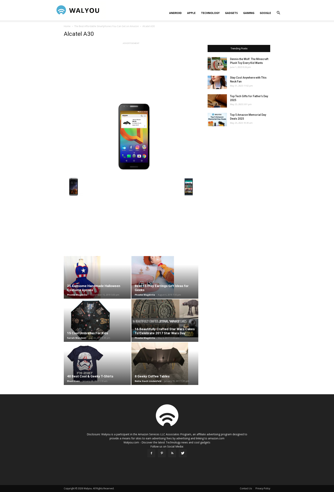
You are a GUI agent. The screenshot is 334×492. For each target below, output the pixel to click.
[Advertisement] (131, 72)
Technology (210, 13)
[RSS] (172, 453)
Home (67, 26)
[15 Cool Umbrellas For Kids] (97, 320)
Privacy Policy (263, 488)
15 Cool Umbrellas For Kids (87, 333)
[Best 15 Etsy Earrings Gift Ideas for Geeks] (165, 277)
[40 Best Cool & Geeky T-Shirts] (97, 363)
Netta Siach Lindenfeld (148, 381)
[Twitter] (183, 453)
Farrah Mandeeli (76, 337)
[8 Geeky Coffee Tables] (165, 363)
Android (175, 13)
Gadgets (231, 13)
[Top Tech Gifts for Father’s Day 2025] (217, 101)
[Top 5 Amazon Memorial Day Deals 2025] (217, 119)
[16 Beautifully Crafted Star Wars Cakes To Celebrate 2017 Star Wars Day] (165, 318)
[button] (278, 13)
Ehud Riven (73, 381)
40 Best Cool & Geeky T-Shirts (90, 376)
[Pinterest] (162, 453)
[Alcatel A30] (131, 137)
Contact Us (246, 488)
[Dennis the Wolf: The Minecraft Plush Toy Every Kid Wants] (217, 63)
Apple (191, 13)
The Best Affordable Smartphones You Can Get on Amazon (106, 26)
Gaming (248, 13)
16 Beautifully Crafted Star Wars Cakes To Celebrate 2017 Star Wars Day (165, 331)
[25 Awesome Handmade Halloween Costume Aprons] (97, 277)
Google (265, 13)
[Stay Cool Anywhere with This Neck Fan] (217, 82)
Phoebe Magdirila (77, 294)
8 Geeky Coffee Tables (152, 376)
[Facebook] (151, 453)
